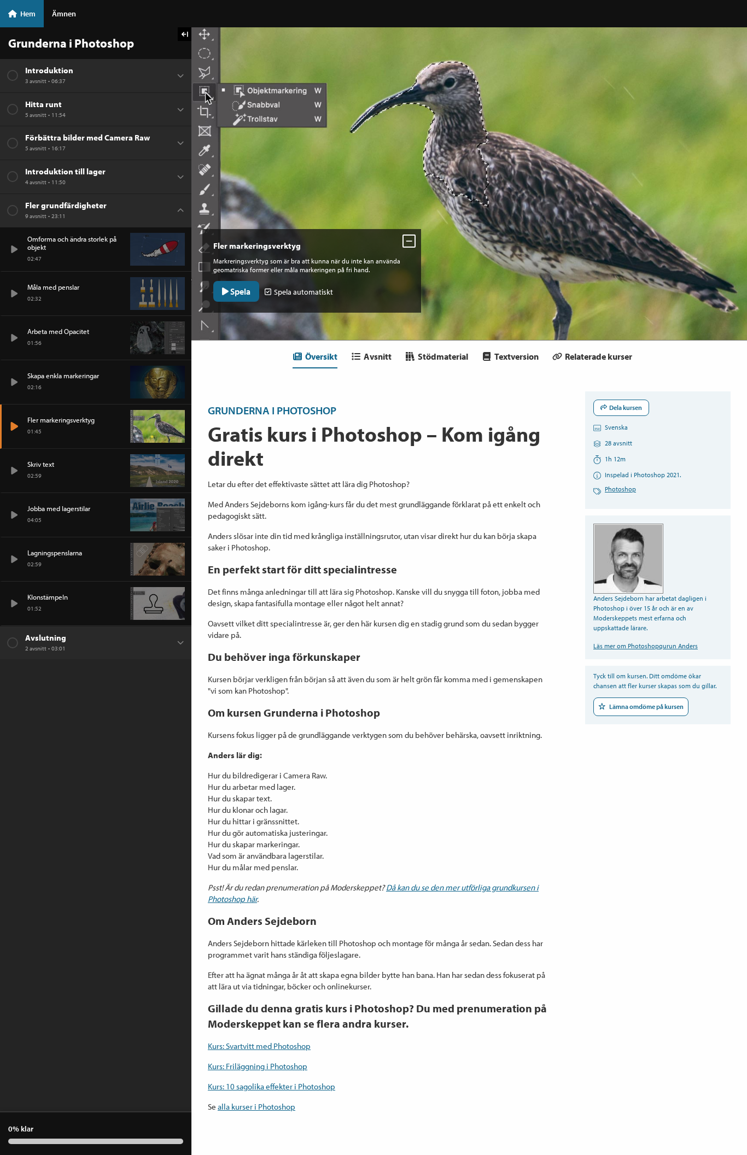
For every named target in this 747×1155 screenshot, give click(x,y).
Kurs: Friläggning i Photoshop (257, 1066)
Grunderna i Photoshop (272, 410)
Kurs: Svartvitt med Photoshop (259, 1046)
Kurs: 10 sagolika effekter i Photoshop (271, 1086)
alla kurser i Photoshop (256, 1106)
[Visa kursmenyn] (184, 34)
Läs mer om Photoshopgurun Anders (645, 646)
